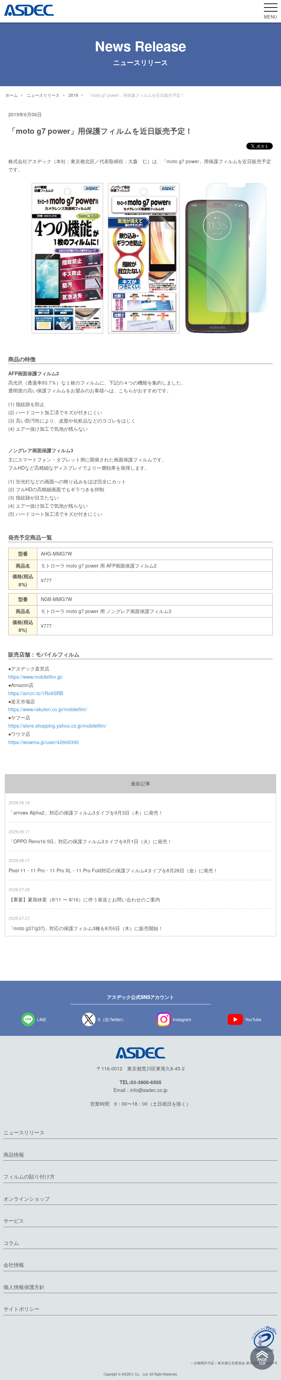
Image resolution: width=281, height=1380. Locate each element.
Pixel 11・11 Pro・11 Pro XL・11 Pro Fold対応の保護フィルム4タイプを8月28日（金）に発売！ (113, 870)
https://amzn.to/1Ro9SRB (35, 693)
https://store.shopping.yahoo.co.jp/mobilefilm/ (57, 725)
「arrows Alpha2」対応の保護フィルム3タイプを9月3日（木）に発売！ (86, 812)
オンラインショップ (26, 1198)
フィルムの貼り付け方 (29, 1176)
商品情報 (13, 1154)
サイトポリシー (21, 1308)
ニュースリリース (43, 95)
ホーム (11, 95)
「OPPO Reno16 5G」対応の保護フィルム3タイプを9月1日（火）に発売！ (90, 841)
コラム (11, 1242)
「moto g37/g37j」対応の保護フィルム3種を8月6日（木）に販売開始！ (86, 928)
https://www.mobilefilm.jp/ (35, 676)
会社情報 (13, 1264)
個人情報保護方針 (24, 1286)
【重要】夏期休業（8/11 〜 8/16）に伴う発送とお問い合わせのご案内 (84, 899)
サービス (13, 1220)
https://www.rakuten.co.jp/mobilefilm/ (47, 709)
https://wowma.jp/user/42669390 (43, 742)
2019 (73, 95)
